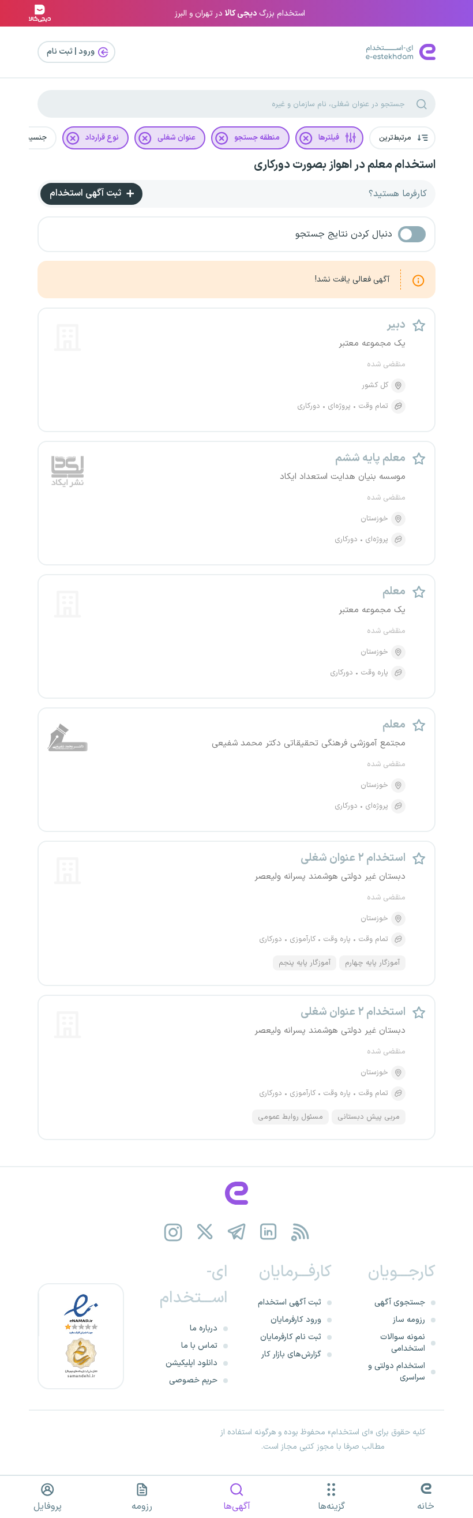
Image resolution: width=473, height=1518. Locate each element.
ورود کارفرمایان (296, 1320)
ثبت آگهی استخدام (86, 193)
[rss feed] (300, 1232)
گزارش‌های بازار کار (291, 1354)
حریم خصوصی (193, 1380)
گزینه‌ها (331, 1506)
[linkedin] (268, 1232)
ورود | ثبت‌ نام (71, 52)
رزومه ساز (409, 1320)
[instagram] (173, 1232)
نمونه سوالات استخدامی (402, 1343)
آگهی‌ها (236, 1506)
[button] (402, 137)
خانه (425, 1506)
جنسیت (34, 138)
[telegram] (237, 1232)
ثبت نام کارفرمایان (290, 1337)
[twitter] (205, 1232)
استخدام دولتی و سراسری (396, 1372)
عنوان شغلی (176, 138)
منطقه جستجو (257, 138)
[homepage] (236, 1193)
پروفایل (47, 1506)
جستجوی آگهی (399, 1302)
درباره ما (203, 1328)
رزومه (142, 1506)
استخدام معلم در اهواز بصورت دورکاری (345, 165)
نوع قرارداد (102, 138)
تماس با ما (199, 1346)
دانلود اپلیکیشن (191, 1363)
